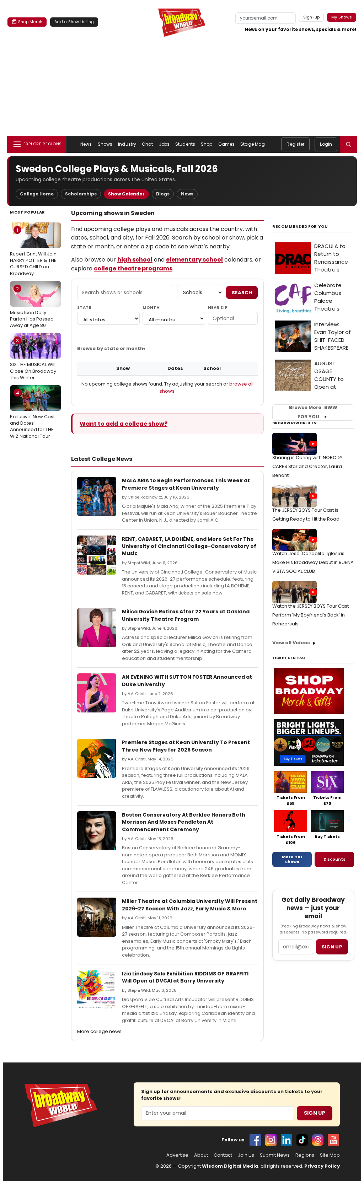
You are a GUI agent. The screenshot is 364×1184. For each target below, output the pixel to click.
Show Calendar (126, 194)
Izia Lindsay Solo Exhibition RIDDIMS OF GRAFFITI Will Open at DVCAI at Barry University (185, 977)
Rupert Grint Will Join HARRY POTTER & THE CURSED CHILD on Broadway (33, 252)
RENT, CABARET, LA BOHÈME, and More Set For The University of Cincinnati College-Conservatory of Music (189, 546)
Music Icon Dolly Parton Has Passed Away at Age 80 (32, 307)
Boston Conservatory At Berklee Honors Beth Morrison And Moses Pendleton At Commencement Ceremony (183, 822)
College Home (37, 194)
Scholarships (81, 194)
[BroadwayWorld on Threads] (317, 1140)
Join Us (246, 1155)
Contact (223, 1155)
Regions (304, 1155)
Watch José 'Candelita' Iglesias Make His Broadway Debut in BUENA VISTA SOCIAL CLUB (313, 562)
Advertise (177, 1155)
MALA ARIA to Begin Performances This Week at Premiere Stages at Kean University (186, 484)
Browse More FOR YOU (313, 412)
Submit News (275, 1155)
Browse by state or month (110, 348)
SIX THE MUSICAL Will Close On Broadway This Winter (33, 359)
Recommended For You (300, 226)
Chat (147, 144)
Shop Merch (30, 22)
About (201, 1155)
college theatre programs (133, 268)
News (86, 144)
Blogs (163, 194)
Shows (105, 144)
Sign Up (314, 1112)
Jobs (164, 144)
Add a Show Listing (74, 22)
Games (226, 144)
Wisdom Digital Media (230, 1166)
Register (295, 144)
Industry (127, 144)
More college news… (101, 1031)
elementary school (194, 259)
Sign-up (311, 17)
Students (185, 144)
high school (134, 259)
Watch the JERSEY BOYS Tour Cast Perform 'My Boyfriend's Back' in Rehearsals (310, 615)
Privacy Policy (322, 1166)
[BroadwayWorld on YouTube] (333, 1140)
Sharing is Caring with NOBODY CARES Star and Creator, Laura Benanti (307, 466)
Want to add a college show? (123, 424)
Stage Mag (252, 144)
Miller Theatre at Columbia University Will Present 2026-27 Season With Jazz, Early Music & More (189, 905)
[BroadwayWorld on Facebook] (255, 1140)
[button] (348, 144)
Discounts (334, 859)
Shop (206, 144)
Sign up (332, 946)
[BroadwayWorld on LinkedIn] (286, 1140)
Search (242, 292)
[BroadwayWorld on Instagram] (270, 1140)
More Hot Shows (292, 859)
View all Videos (291, 642)
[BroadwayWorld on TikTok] (302, 1140)
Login (326, 144)
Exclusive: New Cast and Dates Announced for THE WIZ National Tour (32, 414)
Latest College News (101, 459)
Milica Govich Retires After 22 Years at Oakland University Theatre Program (186, 615)
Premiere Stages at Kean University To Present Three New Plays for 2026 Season (186, 746)
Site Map (330, 1155)
